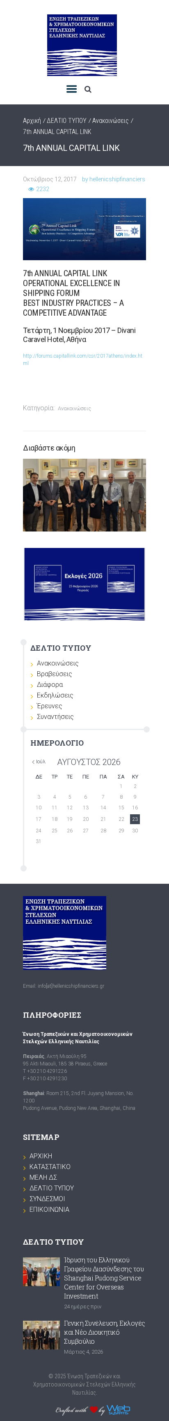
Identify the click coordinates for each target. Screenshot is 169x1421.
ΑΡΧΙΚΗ (41, 1156)
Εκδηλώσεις (55, 695)
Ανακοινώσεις (110, 121)
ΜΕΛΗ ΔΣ (43, 1177)
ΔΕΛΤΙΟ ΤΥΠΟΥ (67, 121)
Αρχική (32, 121)
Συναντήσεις (55, 717)
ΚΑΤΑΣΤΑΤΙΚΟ (50, 1167)
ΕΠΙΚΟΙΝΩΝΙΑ (49, 1209)
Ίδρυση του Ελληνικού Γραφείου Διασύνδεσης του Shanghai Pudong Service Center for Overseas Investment (104, 1277)
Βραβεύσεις (54, 674)
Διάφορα (50, 685)
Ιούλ (41, 761)
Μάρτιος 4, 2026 (83, 1352)
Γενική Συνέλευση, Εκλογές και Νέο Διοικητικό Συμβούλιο (104, 1332)
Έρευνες (49, 706)
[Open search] (88, 89)
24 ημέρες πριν (82, 1306)
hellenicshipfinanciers (117, 179)
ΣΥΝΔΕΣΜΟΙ (47, 1199)
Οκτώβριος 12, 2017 (50, 179)
